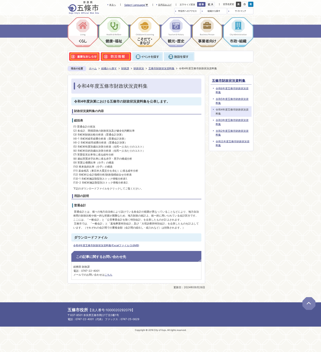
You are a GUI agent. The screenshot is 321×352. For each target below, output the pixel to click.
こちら (108, 274)
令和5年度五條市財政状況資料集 (232, 101)
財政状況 (139, 68)
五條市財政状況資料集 (161, 68)
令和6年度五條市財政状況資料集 (232, 90)
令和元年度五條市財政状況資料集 (232, 143)
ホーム (93, 68)
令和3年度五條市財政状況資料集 (232, 122)
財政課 (125, 68)
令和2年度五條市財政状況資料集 (232, 132)
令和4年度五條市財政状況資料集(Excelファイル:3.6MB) (106, 245)
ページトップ (308, 303)
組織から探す (109, 68)
